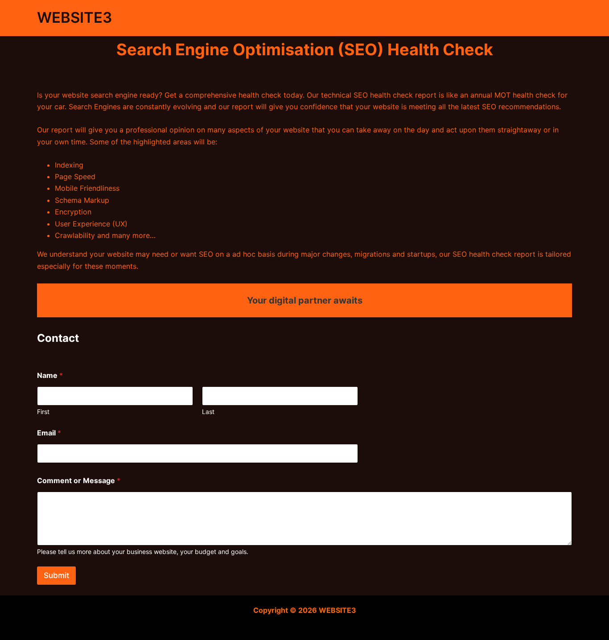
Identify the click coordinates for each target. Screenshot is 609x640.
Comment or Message (78, 480)
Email (49, 433)
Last (208, 411)
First (43, 411)
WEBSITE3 (74, 17)
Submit (56, 575)
